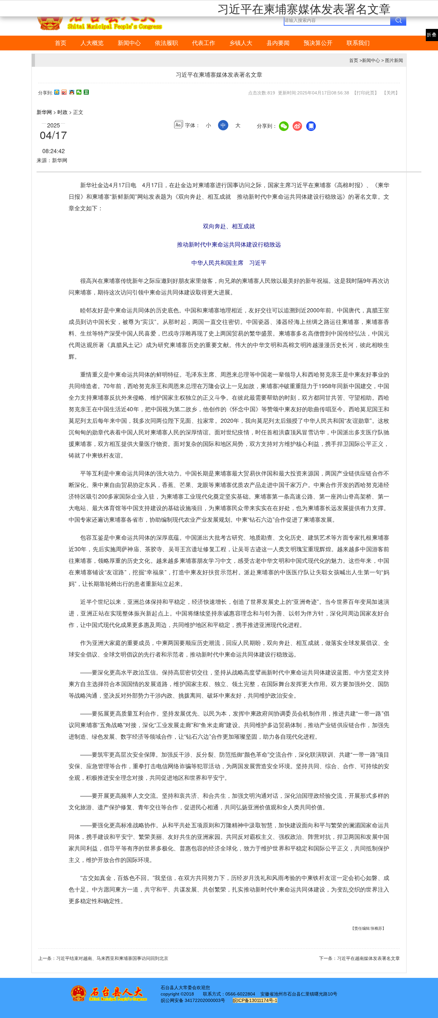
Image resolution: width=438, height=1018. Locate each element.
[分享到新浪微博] (64, 92)
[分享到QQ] (71, 92)
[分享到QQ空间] (57, 92)
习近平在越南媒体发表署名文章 (368, 958)
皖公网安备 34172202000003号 (193, 1000)
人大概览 (92, 43)
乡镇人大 (240, 43)
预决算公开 (318, 43)
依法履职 (166, 43)
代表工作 (203, 43)
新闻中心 (129, 43)
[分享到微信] (79, 92)
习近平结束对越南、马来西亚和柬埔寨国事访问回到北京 (112, 958)
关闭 (390, 92)
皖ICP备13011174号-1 (255, 1000)
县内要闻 (278, 43)
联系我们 (358, 43)
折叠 (432, 34)
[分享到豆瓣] (86, 92)
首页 (60, 43)
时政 (62, 112)
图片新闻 (394, 60)
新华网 (44, 112)
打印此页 (366, 92)
